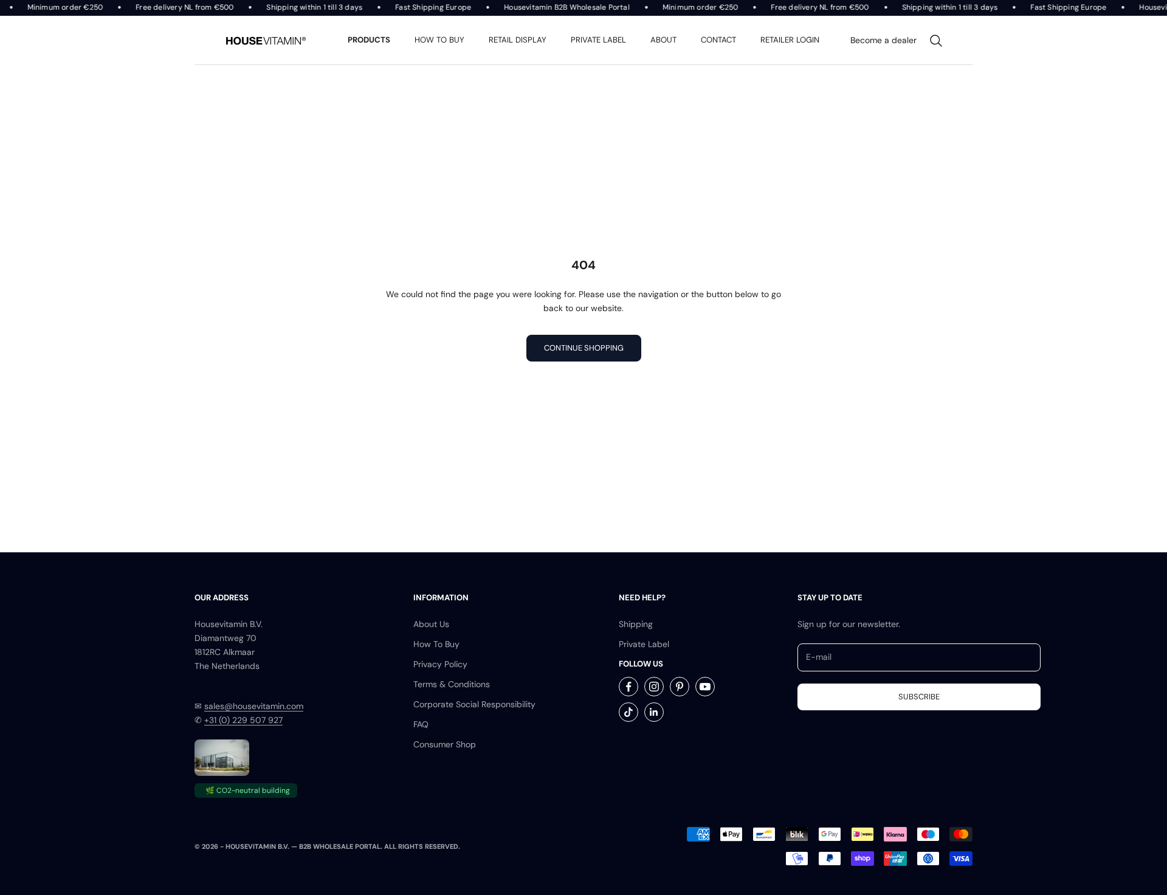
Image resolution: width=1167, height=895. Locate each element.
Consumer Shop (444, 744)
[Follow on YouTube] (705, 687)
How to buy (439, 40)
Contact (718, 40)
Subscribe (919, 696)
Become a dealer (883, 40)
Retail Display (517, 40)
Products (369, 40)
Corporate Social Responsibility (474, 704)
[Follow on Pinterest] (679, 687)
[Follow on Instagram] (654, 687)
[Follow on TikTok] (628, 712)
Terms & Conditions (451, 684)
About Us (431, 624)
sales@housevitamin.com (253, 706)
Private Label (644, 644)
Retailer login (789, 40)
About (663, 40)
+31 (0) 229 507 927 (243, 720)
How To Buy (436, 644)
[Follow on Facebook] (628, 687)
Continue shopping (584, 348)
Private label (598, 40)
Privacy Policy (440, 664)
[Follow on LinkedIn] (654, 712)
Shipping (636, 624)
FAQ (421, 724)
